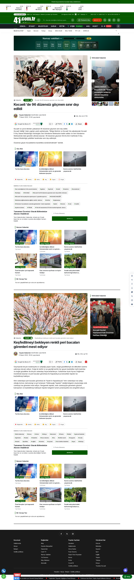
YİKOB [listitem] (29, 207)
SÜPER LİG (86, 31)
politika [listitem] (25, 441)
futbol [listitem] (69, 434)
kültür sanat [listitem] (62, 437)
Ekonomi (36, 31)
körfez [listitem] (47, 200)
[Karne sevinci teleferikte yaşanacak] (74, 162)
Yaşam (29, 31)
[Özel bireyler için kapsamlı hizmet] (26, 265)
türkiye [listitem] (80, 441)
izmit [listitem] (58, 189)
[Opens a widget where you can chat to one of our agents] (127, 577)
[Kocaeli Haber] (24, 20)
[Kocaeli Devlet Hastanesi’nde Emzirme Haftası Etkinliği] (105, 318)
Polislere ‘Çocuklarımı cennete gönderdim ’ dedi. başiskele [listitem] (32, 204)
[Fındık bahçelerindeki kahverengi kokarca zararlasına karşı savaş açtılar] (75, 265)
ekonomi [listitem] (53, 434)
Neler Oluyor (18, 31)
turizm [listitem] (62, 204)
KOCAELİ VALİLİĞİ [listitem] (55, 196)
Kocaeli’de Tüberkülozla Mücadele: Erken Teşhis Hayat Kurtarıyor (100, 578)
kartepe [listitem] (17, 193)
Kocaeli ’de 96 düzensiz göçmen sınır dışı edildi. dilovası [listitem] (50, 193)
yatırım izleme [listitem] (19, 207)
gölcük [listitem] (50, 189)
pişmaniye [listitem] (56, 200)
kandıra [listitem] (66, 189)
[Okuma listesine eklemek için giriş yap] (86, 123)
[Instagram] (73, 534)
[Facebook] (61, 534)
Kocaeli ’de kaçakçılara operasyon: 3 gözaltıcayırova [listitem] (31, 196)
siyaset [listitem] (49, 441)
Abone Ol (70, 218)
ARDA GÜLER (58, 31)
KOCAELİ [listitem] (26, 193)
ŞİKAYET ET (97, 20)
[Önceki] (116, 30)
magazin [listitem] (72, 437)
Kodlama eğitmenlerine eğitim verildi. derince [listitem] (28, 200)
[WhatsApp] (3, 576)
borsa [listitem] (29, 434)
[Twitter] (67, 534)
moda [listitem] (80, 437)
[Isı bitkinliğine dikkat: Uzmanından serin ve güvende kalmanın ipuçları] (50, 162)
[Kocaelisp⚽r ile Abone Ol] (37, 124)
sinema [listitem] (41, 441)
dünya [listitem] (44, 434)
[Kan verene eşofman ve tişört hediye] (51, 265)
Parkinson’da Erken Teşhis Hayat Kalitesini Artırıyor (61, 578)
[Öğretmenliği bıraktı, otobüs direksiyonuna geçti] (105, 80)
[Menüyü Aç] (38, 20)
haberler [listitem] (34, 437)
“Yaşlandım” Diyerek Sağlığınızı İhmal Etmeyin (26, 578)
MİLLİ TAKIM (68, 31)
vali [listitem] (69, 204)
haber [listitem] (26, 437)
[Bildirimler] (118, 20)
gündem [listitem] (18, 437)
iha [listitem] (53, 437)
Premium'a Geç (85, 20)
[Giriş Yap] (114, 20)
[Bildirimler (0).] (132, 288)
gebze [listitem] (42, 189)
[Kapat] (119, 2)
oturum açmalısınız (37, 282)
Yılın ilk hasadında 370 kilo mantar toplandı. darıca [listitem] (50, 207)
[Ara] (105, 20)
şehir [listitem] (55, 204)
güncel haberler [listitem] (79, 434)
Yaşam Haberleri (25, 115)
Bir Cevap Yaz (21, 279)
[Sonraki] (118, 33)
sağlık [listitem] (33, 441)
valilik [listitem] (76, 204)
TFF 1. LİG (77, 31)
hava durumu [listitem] (44, 437)
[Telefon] (3, 571)
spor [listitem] (73, 441)
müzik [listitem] (17, 441)
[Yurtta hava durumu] (26, 162)
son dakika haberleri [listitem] (62, 441)
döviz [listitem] (37, 434)
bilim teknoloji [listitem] (19, 434)
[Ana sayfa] (15, 26)
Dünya (50, 31)
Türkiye (43, 31)
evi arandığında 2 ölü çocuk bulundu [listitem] (26, 189)
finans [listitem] (61, 434)
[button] (109, 20)
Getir (89, 38)
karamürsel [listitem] (75, 189)
